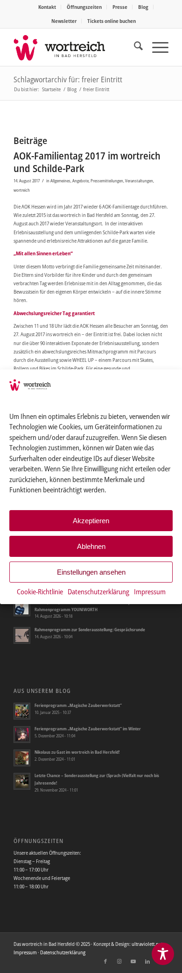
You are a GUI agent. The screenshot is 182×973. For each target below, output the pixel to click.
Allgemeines (60, 181)
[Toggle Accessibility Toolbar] (163, 954)
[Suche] (134, 47)
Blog (143, 6)
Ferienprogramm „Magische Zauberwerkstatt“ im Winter (88, 729)
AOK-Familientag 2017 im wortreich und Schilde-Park (87, 162)
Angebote (80, 181)
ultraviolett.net (147, 943)
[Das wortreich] (75, 47)
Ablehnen (91, 546)
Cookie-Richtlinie (40, 591)
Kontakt (47, 6)
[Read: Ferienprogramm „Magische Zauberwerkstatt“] (22, 711)
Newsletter (64, 20)
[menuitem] (47, 7)
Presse (119, 6)
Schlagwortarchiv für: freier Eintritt (68, 79)
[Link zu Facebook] (105, 961)
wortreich (22, 190)
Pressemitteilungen (107, 181)
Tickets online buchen (111, 20)
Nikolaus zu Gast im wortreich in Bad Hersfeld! (77, 752)
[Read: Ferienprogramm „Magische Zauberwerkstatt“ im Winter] (22, 734)
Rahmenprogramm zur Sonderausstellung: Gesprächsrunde (90, 630)
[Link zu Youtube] (133, 961)
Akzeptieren (91, 521)
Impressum (150, 591)
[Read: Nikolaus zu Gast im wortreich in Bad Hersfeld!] (22, 758)
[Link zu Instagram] (119, 961)
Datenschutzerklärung (98, 591)
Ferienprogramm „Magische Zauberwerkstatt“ (78, 705)
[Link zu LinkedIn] (147, 961)
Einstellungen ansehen (91, 572)
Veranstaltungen (139, 181)
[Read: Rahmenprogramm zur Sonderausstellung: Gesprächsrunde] (22, 635)
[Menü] (155, 47)
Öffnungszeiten (84, 6)
